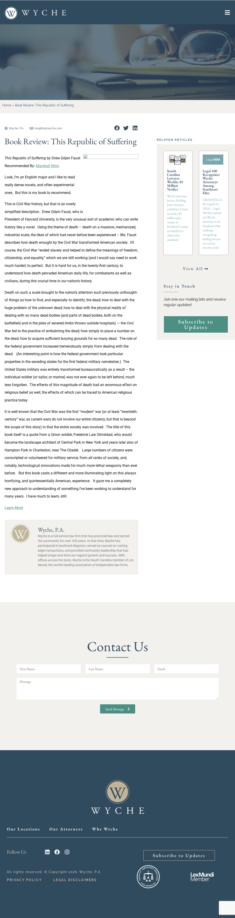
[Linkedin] (47, 852)
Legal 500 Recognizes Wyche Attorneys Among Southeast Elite (211, 182)
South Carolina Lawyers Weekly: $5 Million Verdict (175, 180)
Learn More (14, 508)
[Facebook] (57, 852)
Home (6, 105)
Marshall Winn (47, 166)
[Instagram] (67, 852)
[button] (117, 128)
